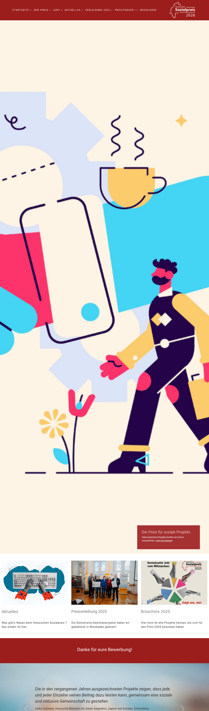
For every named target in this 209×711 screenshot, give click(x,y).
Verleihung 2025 (97, 10)
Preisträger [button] (124, 10)
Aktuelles (72, 10)
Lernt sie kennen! (164, 540)
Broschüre (148, 10)
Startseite (20, 10)
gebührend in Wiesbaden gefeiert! (93, 626)
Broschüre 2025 (155, 611)
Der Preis (40, 10)
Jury (56, 10)
